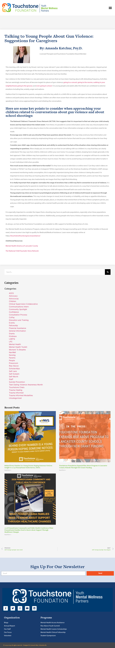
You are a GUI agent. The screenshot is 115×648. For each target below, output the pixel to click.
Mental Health (15, 344)
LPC (10, 341)
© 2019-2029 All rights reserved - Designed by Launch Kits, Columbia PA (24, 645)
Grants (12, 333)
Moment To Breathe (17, 350)
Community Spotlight (18, 309)
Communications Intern (19, 307)
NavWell (12, 352)
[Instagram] (20, 608)
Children (12, 301)
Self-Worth (13, 376)
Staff (11, 379)
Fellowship (13, 325)
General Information (17, 331)
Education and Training (19, 320)
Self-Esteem (14, 374)
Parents (12, 358)
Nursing (12, 355)
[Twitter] (13, 608)
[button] (110, 7)
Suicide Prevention (17, 382)
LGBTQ (12, 339)
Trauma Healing (15, 390)
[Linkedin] (34, 608)
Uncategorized (15, 398)
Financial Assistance (17, 328)
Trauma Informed (16, 393)
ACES (11, 293)
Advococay (14, 298)
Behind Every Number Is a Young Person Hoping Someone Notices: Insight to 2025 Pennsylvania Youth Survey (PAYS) (28, 466)
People (12, 360)
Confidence (14, 312)
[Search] (108, 272)
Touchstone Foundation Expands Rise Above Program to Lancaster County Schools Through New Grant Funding (83, 466)
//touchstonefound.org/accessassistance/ (25, 236)
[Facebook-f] (5, 608)
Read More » (7, 470)
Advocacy (13, 296)
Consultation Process (18, 315)
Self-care (13, 371)
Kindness (13, 336)
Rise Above (14, 366)
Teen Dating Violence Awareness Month (26, 385)
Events (12, 323)
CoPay (12, 317)
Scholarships (14, 368)
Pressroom (13, 363)
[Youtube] (27, 608)
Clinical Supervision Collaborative (23, 304)
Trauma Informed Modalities (21, 395)
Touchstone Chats (16, 387)
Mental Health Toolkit (18, 347)
